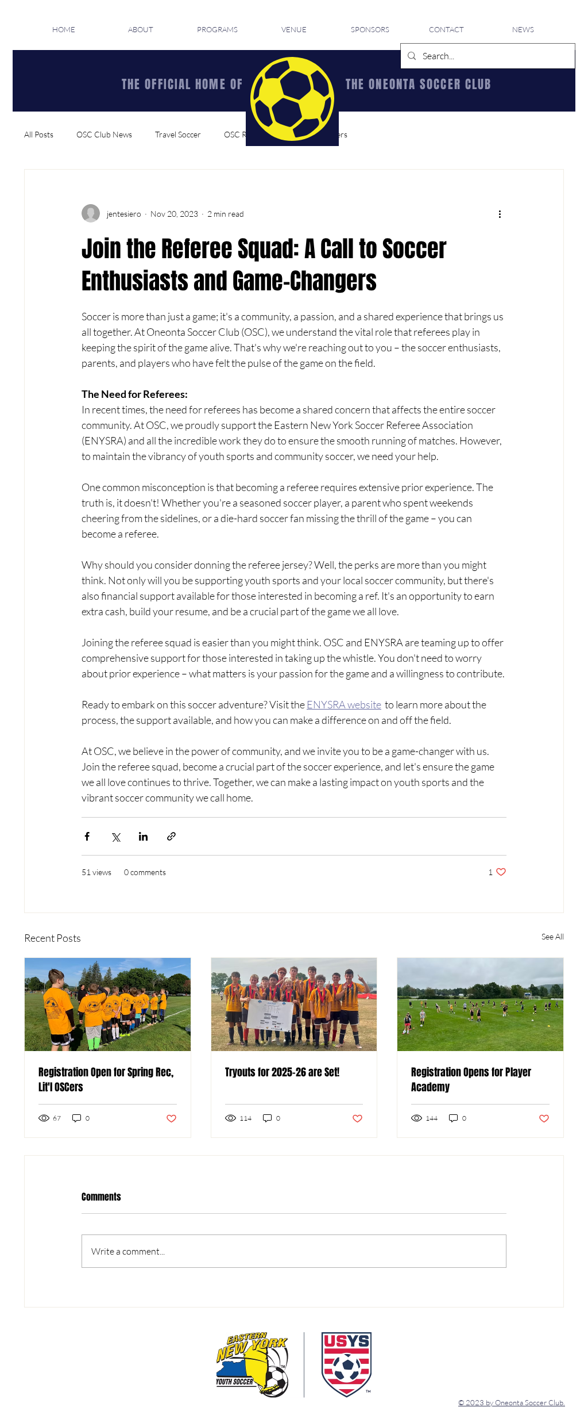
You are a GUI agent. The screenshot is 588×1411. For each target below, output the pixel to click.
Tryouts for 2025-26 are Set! (282, 1072)
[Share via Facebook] (87, 836)
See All (552, 936)
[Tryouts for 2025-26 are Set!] (294, 1004)
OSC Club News (104, 134)
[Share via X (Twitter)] (115, 836)
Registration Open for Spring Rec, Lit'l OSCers (105, 1080)
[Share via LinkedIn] (143, 836)
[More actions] (499, 213)
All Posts (38, 134)
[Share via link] (171, 836)
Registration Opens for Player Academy (471, 1080)
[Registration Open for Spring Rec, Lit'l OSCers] (108, 1004)
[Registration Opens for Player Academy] (480, 1004)
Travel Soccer (178, 134)
